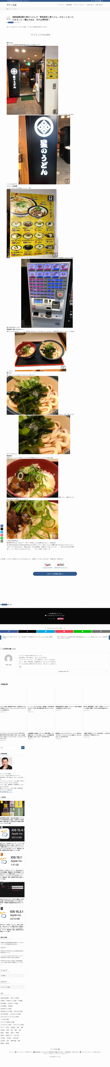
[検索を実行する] (22, 747)
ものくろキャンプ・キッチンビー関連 (9, 1016)
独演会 (2, 1032)
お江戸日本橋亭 (4, 1014)
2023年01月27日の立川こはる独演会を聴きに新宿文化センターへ (12, 951)
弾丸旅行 (3, 1030)
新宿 (8, 1030)
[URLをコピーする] (101, 631)
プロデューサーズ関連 (18, 1024)
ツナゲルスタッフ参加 (6, 1024)
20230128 (3, 947)
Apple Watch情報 (5, 998)
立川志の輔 (15, 1038)
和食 (18, 1027)
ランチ (2, 1027)
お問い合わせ (60, 1052)
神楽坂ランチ (9, 1035)
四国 (22, 1027)
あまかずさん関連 (18, 1011)
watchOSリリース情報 (6, 1008)
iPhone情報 (3, 1003)
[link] (20, 667)
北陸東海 (13, 1027)
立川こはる (16, 1035)
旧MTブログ (29, 1052)
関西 (19, 1040)
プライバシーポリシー (86, 1052)
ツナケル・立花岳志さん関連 (7, 1022)
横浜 (11, 604)
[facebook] (92, 1)
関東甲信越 (13, 1040)
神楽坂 (17, 1032)
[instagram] (96, 1)
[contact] (100, 1)
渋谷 (20, 1030)
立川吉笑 (3, 1038)
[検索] (102, 1)
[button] (9, 631)
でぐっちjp (12, 5)
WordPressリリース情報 (6, 1011)
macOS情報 (3, 1006)
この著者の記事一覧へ (63, 671)
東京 (12, 1030)
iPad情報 (20, 1000)
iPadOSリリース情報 (11, 1000)
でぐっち (8, 664)
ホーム (11, 1052)
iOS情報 (3, 1000)
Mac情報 (10, 1006)
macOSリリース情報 (13, 1003)
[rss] (98, 1)
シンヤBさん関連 (5, 1019)
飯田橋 (2, 1043)
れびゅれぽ (44, 1052)
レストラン (11, 22)
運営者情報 (37, 1052)
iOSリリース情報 (15, 998)
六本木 (7, 1027)
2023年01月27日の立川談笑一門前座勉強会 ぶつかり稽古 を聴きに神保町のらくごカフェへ (12, 962)
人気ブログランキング (60, 567)
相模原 (7, 1032)
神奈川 (12, 1032)
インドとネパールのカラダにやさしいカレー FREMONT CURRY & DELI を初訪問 (12, 956)
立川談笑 (3, 1040)
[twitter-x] (94, 1)
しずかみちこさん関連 (15, 1014)
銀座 (8, 1040)
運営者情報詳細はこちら (6, 792)
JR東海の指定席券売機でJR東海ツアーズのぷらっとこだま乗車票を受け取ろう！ (12, 943)
